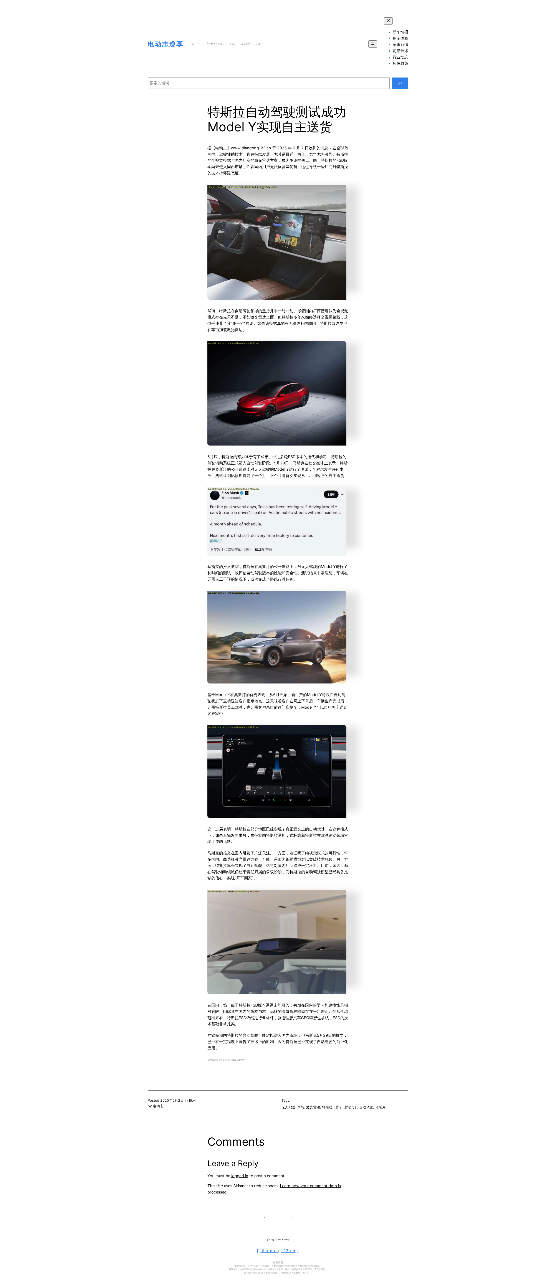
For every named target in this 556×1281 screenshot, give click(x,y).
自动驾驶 (366, 1107)
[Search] (400, 83)
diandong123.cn (277, 1250)
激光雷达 (313, 1107)
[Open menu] (372, 44)
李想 (300, 1107)
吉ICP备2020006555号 (278, 1239)
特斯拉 (327, 1107)
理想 (337, 1107)
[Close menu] (388, 21)
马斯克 (380, 1107)
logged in (239, 1176)
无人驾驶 (288, 1107)
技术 (192, 1100)
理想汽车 (350, 1107)
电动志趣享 (166, 44)
